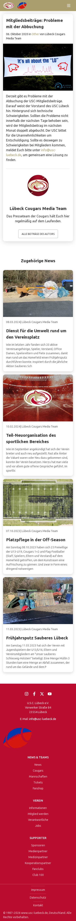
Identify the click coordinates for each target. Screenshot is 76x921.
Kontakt (38, 905)
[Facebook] (34, 694)
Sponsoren (38, 845)
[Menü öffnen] (69, 5)
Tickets (38, 782)
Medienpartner (38, 851)
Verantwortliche (38, 819)
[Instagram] (27, 694)
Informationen (38, 808)
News (38, 764)
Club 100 (38, 875)
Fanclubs (38, 869)
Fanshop (38, 788)
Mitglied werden (38, 813)
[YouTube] (50, 694)
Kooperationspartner (38, 863)
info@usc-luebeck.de (42, 719)
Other (35, 34)
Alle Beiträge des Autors (38, 234)
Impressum (38, 889)
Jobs (38, 825)
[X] (42, 694)
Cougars (38, 770)
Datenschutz (38, 897)
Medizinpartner (38, 857)
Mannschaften (38, 776)
